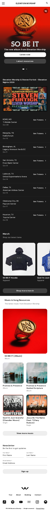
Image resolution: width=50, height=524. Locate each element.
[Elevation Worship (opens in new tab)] (45, 502)
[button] (25, 29)
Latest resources (25, 61)
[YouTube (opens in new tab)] (21, 502)
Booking (28, 495)
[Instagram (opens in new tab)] (37, 502)
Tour (10, 495)
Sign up (25, 471)
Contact (38, 495)
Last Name (29, 452)
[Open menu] (3, 3)
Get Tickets (38, 120)
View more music (25, 433)
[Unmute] (45, 11)
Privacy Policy (40, 508)
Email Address (7, 460)
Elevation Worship (26, 3)
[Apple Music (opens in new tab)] (4, 502)
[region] (25, 264)
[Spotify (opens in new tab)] (12, 502)
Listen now (25, 54)
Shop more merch (25, 290)
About (18, 495)
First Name (6, 452)
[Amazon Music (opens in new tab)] (29, 502)
